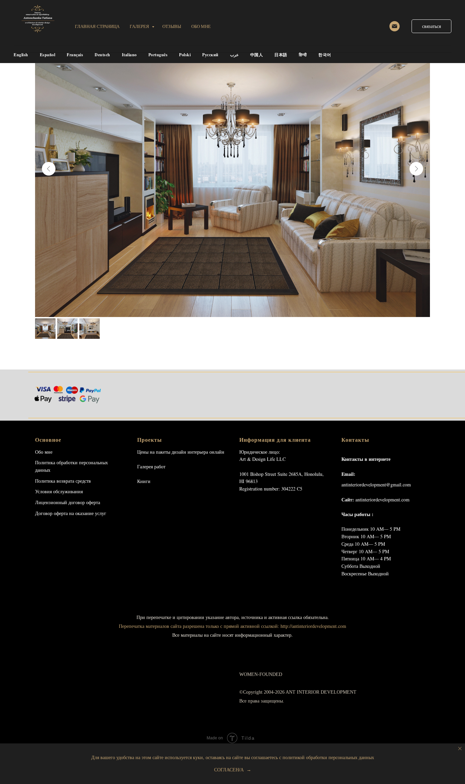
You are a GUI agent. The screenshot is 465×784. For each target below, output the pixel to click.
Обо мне (43, 452)
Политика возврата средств (63, 481)
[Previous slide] (48, 169)
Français (75, 55)
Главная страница (97, 26)
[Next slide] (416, 169)
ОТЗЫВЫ (171, 26)
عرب (234, 55)
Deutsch (102, 55)
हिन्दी (303, 55)
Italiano (129, 55)
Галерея (140, 26)
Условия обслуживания (59, 491)
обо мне (201, 26)
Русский (210, 55)
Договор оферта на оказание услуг (70, 513)
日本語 (280, 55)
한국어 (324, 55)
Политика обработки (56, 462)
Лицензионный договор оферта (67, 502)
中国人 (256, 55)
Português (158, 55)
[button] (431, 26)
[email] (394, 26)
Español (47, 55)
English (21, 55)
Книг (142, 481)
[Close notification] (459, 748)
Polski (185, 55)
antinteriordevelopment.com (382, 499)
